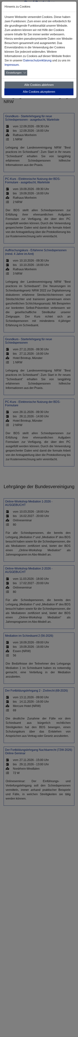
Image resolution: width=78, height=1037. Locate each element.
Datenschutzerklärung (37, 60)
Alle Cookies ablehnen (39, 84)
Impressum (12, 64)
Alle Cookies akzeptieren (39, 91)
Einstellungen (14, 72)
